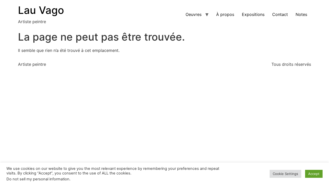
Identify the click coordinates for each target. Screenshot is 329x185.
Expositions (253, 14)
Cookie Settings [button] (285, 174)
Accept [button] (313, 174)
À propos (225, 14)
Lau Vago (41, 10)
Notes (301, 14)
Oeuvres (194, 14)
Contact (280, 14)
